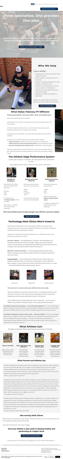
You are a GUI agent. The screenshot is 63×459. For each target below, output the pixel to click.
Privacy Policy (7, 457)
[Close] (61, 457)
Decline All (51, 457)
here (28, 425)
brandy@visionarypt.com (46, 452)
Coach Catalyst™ (13, 259)
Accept (57, 457)
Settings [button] (45, 457)
